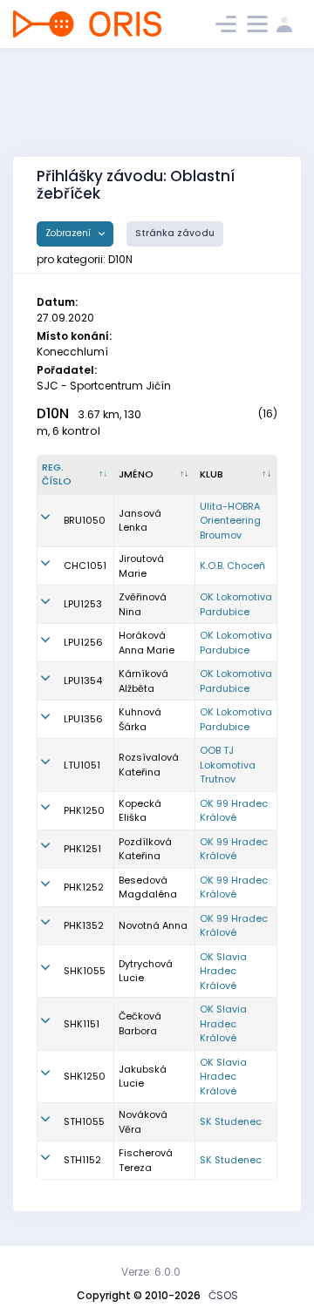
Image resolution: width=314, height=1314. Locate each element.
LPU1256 (83, 642)
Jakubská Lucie (143, 1076)
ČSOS (223, 1295)
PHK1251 (82, 849)
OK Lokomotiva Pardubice (236, 604)
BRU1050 (85, 520)
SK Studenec (231, 1121)
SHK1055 (85, 971)
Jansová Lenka (140, 520)
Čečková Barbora (140, 1023)
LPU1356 (83, 719)
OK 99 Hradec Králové (234, 810)
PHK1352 (84, 925)
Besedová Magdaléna (148, 887)
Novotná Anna (153, 925)
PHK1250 (84, 810)
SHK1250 (85, 1076)
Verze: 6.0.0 (151, 1271)
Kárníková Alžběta (143, 681)
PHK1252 (84, 887)
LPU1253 (83, 604)
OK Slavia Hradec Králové (223, 971)
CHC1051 (85, 565)
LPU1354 (83, 680)
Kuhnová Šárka (140, 719)
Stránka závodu (175, 233)
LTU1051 (82, 765)
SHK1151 (81, 1024)
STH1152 (82, 1160)
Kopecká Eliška (140, 810)
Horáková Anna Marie (146, 642)
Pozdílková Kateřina (145, 849)
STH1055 (84, 1121)
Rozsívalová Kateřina (149, 764)
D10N (53, 413)
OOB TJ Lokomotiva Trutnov (228, 764)
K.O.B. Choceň (232, 565)
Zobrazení (69, 233)
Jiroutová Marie (141, 566)
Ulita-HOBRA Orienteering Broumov (230, 520)
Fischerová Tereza (146, 1160)
